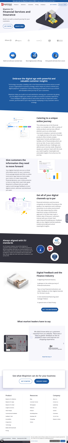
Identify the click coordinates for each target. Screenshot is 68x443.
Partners (55, 407)
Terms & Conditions (6, 438)
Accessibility (8, 419)
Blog (31, 399)
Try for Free (55, 416)
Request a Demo (56, 419)
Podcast (32, 410)
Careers (54, 410)
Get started (53, 4)
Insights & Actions (10, 407)
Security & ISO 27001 (22, 438)
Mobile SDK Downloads (11, 427)
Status (31, 422)
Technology (8, 425)
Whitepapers (33, 404)
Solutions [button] (23, 4)
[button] (63, 343)
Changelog (32, 419)
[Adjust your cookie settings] (2, 441)
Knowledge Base (33, 413)
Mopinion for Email (10, 404)
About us (55, 399)
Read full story (46, 356)
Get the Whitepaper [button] (49, 309)
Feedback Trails (9, 416)
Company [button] (43, 4)
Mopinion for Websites (11, 399)
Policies (14, 438)
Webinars (32, 407)
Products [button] (16, 4)
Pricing (36, 4)
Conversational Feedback (11, 413)
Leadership (55, 404)
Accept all (63, 441)
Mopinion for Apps (10, 402)
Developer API (33, 416)
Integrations (8, 422)
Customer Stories (34, 402)
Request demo (62, 4)
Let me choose (34, 441)
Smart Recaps (9, 410)
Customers (30, 4)
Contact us (55, 402)
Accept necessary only (55, 441)
